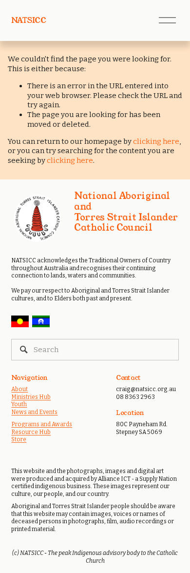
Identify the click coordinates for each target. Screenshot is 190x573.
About (19, 389)
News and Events (34, 412)
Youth (19, 404)
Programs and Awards (41, 424)
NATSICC (28, 20)
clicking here (156, 141)
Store (18, 439)
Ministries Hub (31, 397)
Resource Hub (31, 432)
